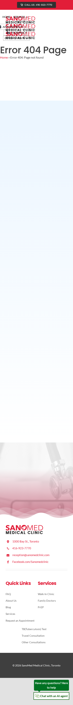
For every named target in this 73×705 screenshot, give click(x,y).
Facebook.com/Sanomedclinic (30, 561)
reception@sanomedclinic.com (30, 555)
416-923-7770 (21, 548)
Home (4, 57)
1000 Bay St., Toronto (25, 541)
